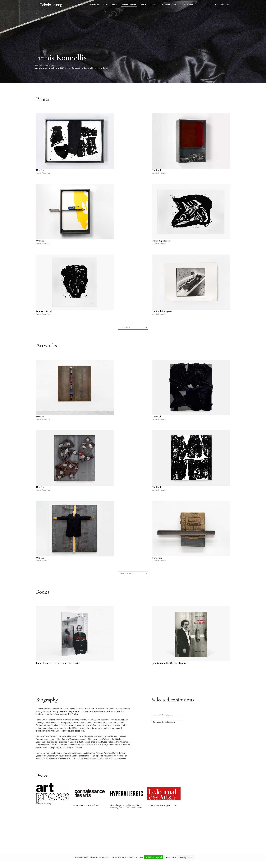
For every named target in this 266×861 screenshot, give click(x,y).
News (114, 4)
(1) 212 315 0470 (204, 835)
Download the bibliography (164, 722)
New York (188, 4)
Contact (166, 4)
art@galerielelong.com (203, 837)
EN (227, 4)
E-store (154, 4)
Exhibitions (94, 4)
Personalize (171, 857)
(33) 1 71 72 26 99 (168, 835)
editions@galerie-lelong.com (132, 837)
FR (222, 4)
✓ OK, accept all (154, 857)
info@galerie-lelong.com (94, 837)
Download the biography (163, 715)
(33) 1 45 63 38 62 (132, 835)
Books (143, 4)
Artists (81, 4)
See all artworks (126, 574)
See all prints (125, 327)
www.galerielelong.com (218, 837)
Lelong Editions (129, 4)
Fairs (105, 4)
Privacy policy (186, 857)
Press (176, 4)
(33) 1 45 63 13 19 (95, 835)
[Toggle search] (216, 5)
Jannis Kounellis (43, 173)
